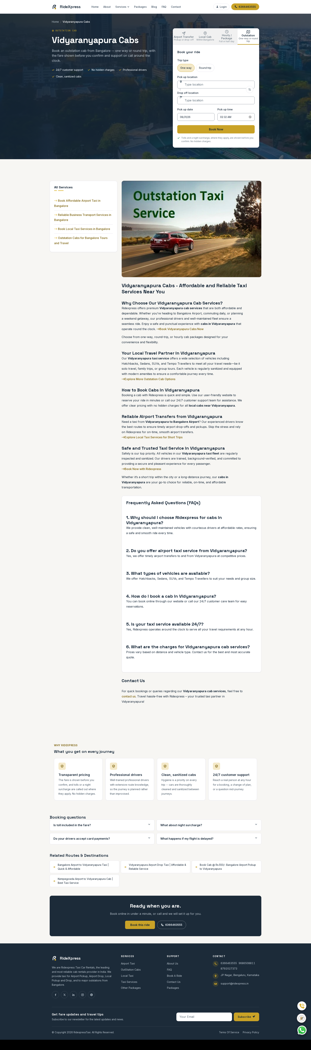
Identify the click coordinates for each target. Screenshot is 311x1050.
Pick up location (187, 77)
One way (185, 67)
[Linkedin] (73, 994)
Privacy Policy (251, 1032)
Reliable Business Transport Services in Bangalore (82, 217)
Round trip (205, 67)
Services (120, 6)
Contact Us (174, 981)
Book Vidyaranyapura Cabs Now (181, 329)
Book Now (216, 129)
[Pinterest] (91, 994)
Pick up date (185, 109)
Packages (140, 6)
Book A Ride (174, 975)
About (107, 6)
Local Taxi (127, 975)
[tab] (184, 36)
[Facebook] (55, 994)
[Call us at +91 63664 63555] (301, 1005)
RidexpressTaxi (82, 1032)
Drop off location (188, 92)
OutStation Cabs (131, 969)
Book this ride (140, 925)
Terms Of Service (229, 1032)
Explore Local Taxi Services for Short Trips (153, 437)
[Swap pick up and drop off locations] (249, 89)
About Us (172, 963)
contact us (129, 696)
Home (95, 6)
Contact (176, 6)
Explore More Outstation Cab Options (150, 379)
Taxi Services (129, 981)
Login (223, 6)
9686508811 (247, 963)
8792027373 (229, 968)
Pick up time (225, 109)
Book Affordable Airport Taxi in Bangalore (77, 203)
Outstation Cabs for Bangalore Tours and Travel (80, 240)
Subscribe (244, 1016)
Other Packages (131, 987)
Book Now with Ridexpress (143, 469)
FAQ (164, 6)
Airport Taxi (128, 963)
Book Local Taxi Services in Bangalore (84, 229)
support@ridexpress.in (235, 983)
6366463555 (173, 924)
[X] (64, 994)
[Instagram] (82, 994)
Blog (154, 6)
